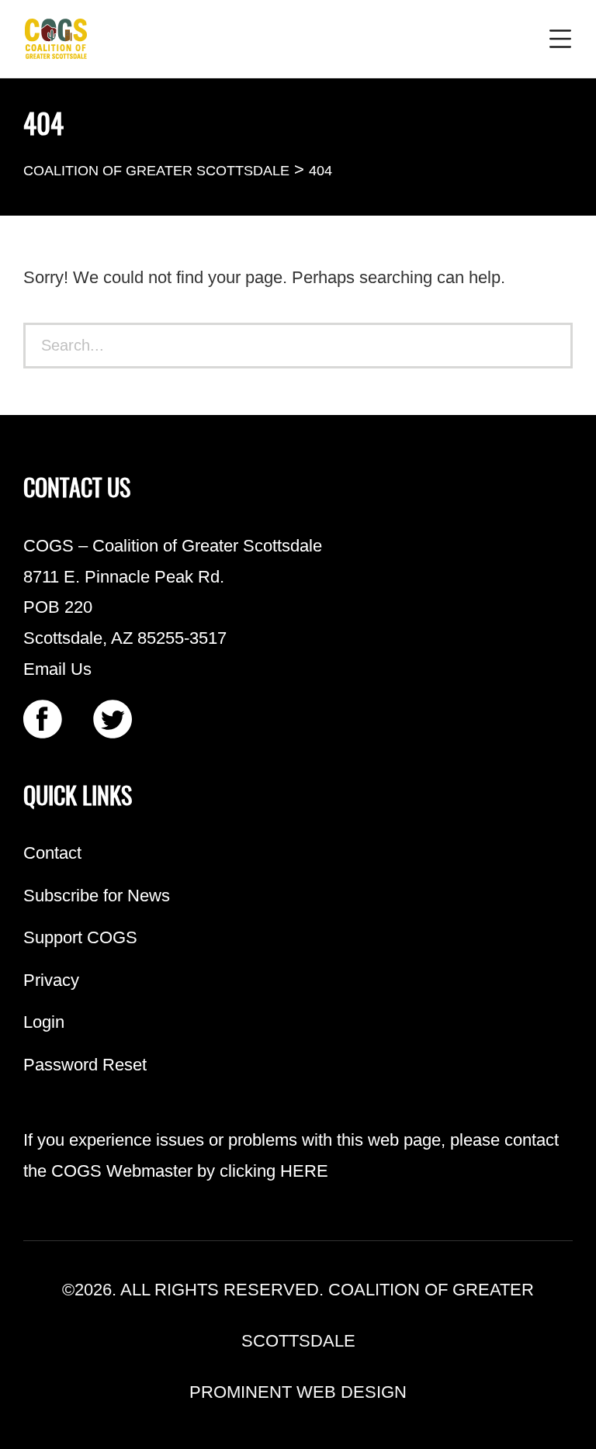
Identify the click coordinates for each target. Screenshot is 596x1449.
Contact (52, 853)
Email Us (57, 669)
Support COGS (80, 937)
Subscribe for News (96, 895)
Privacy (51, 980)
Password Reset (85, 1064)
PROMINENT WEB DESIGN (298, 1392)
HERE (304, 1171)
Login (43, 1022)
